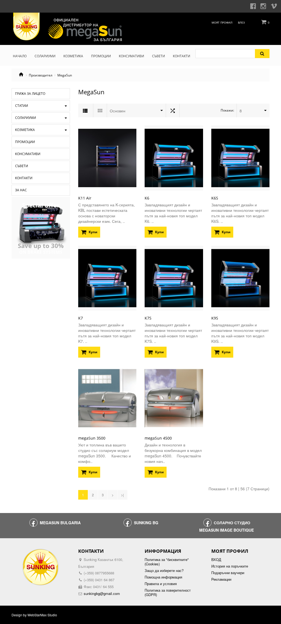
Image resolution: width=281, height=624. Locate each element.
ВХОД (216, 559)
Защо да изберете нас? (164, 570)
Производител (40, 75)
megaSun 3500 (91, 438)
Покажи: (227, 110)
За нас (21, 190)
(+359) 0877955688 (99, 572)
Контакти (23, 178)
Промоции (25, 141)
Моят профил (222, 22)
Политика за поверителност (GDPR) (168, 592)
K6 (147, 198)
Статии (21, 105)
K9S (214, 318)
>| (122, 494)
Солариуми (25, 117)
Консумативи (27, 154)
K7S (148, 318)
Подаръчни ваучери (227, 573)
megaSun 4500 (158, 438)
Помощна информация (163, 577)
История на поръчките (229, 566)
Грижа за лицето (30, 93)
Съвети (21, 166)
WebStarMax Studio (42, 615)
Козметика (25, 129)
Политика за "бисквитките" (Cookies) (167, 561)
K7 (80, 318)
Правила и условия (161, 584)
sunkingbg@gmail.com (102, 593)
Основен (117, 110)
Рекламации (221, 579)
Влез (241, 22)
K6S (214, 198)
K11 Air (84, 198)
